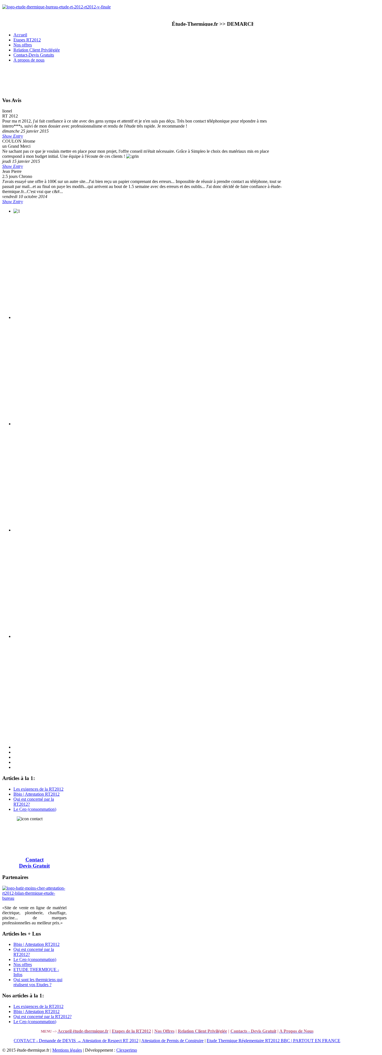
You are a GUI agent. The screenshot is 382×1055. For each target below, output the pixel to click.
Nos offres (22, 964)
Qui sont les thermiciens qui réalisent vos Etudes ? (37, 982)
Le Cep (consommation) (34, 809)
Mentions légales (67, 1050)
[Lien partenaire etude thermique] (34, 898)
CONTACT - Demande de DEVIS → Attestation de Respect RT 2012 (76, 1040)
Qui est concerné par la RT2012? (42, 1016)
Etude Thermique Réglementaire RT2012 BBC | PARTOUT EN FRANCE (273, 1040)
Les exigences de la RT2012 (38, 789)
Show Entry (12, 136)
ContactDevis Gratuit (34, 863)
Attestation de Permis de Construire (172, 1040)
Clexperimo (126, 1050)
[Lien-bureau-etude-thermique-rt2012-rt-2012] (56, 6)
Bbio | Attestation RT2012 (36, 794)
